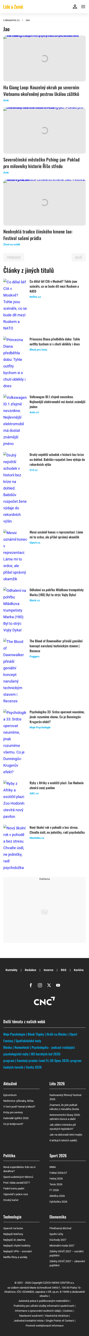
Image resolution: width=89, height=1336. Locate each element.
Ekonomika (57, 1216)
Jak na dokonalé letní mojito (65, 1134)
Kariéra (79, 970)
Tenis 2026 (55, 1184)
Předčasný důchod (60, 1228)
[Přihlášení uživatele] (75, 6)
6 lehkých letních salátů (63, 1140)
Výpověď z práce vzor (15, 1194)
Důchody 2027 (57, 1239)
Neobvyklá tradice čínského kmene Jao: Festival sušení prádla (37, 234)
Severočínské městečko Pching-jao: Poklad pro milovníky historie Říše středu (41, 162)
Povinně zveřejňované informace (45, 1325)
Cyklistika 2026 (58, 1201)
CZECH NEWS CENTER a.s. (59, 1282)
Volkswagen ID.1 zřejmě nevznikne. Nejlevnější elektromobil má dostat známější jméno (57, 401)
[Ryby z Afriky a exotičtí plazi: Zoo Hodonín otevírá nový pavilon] (15, 800)
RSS (63, 970)
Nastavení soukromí (31, 1315)
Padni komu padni (13, 1188)
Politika (9, 1155)
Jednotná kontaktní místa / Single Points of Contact (44, 1320)
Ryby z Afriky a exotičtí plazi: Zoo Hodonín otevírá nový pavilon (57, 785)
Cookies (68, 1310)
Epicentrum (10, 1095)
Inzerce (48, 970)
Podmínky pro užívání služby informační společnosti (44, 1305)
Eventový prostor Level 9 (32, 1060)
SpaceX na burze (13, 1228)
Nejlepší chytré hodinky (16, 1245)
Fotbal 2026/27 (58, 1172)
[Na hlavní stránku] (13, 6)
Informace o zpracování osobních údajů (38, 1310)
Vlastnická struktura (57, 1315)
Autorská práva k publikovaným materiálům (44, 1300)
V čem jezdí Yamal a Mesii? (19, 1106)
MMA (52, 1167)
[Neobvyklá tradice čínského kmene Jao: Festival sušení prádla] (44, 203)
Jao (27, 20)
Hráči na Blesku (57, 1034)
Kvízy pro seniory (13, 1112)
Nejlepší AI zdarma (14, 1239)
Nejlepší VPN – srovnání (17, 1251)
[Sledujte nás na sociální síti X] (49, 985)
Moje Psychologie (14, 1034)
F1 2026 (54, 1190)
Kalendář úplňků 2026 (16, 1118)
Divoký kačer (10, 1200)
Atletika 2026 (57, 1195)
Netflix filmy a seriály (15, 1257)
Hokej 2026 (56, 1178)
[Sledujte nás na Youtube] (58, 985)
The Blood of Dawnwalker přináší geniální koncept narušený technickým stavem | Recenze (56, 645)
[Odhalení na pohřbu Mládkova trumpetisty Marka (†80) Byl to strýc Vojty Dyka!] (15, 610)
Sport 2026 (58, 1155)
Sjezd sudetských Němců (18, 1176)
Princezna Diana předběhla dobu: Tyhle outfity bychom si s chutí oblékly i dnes (55, 341)
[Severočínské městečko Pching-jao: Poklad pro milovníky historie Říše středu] (44, 130)
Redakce (30, 970)
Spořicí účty (56, 1234)
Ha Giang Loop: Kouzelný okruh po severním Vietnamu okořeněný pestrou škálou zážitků (41, 90)
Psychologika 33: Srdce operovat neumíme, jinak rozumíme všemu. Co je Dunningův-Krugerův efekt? (57, 716)
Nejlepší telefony (13, 1234)
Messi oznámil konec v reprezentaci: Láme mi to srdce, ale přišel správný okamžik (56, 534)
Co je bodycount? (13, 1123)
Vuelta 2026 (34, 1067)
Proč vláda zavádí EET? (16, 1182)
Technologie (12, 1216)
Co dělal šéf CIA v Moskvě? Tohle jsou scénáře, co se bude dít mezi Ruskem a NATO (54, 286)
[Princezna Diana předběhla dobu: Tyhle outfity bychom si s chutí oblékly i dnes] (15, 363)
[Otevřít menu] (83, 6)
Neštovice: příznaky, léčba (18, 1100)
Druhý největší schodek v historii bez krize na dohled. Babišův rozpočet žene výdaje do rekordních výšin (57, 459)
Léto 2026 (57, 1083)
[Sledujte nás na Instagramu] (40, 985)
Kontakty (11, 970)
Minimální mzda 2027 (61, 1245)
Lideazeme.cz (11, 20)
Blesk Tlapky (36, 1034)
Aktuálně (10, 1083)
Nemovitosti (21, 1047)
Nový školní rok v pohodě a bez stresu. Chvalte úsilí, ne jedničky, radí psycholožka (57, 830)
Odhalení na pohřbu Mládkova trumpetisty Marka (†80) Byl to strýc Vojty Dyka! (57, 592)
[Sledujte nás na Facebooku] (31, 985)
